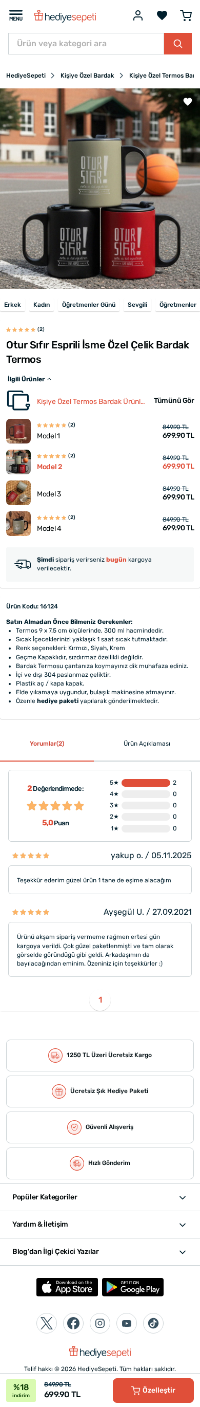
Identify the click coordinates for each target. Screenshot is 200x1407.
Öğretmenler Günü (88, 304)
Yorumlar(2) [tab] (47, 743)
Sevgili (137, 304)
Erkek (12, 304)
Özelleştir (159, 1390)
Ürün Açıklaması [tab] (147, 743)
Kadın (41, 304)
